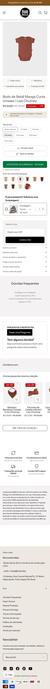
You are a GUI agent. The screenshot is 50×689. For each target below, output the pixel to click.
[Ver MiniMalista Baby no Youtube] (30, 668)
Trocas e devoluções (11, 267)
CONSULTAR (25, 240)
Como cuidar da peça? (12, 271)
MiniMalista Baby (14, 676)
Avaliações (7, 626)
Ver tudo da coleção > (25, 428)
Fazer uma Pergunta (19, 332)
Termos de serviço (11, 618)
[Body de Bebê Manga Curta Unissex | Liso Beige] (6, 179)
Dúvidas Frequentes (12, 597)
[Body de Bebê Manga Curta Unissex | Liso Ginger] (27, 179)
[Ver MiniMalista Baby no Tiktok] (11, 668)
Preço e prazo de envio (12, 262)
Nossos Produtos (10, 605)
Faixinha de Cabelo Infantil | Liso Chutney (33, 409)
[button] (40, 13)
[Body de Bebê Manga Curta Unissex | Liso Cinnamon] (13, 179)
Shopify (34, 676)
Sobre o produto (10, 248)
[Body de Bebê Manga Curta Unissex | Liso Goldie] (35, 179)
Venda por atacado (11, 630)
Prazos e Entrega (10, 610)
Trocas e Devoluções (12, 614)
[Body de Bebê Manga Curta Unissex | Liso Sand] (20, 186)
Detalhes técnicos (10, 252)
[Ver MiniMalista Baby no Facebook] (18, 668)
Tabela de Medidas (27, 154)
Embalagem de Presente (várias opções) (26, 205)
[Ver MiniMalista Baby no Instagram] (5, 668)
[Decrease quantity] (36, 209)
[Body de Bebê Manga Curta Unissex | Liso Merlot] (42, 179)
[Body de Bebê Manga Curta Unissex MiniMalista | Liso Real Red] (27, 186)
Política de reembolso (12, 622)
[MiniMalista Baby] (25, 13)
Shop (5, 588)
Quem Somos (9, 601)
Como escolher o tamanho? (14, 257)
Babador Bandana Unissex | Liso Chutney (12, 409)
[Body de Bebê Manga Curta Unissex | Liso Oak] (13, 186)
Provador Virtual (27, 148)
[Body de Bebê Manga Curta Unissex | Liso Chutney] (20, 179)
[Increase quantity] (43, 209)
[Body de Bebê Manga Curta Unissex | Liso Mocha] (6, 186)
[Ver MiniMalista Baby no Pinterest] (24, 668)
